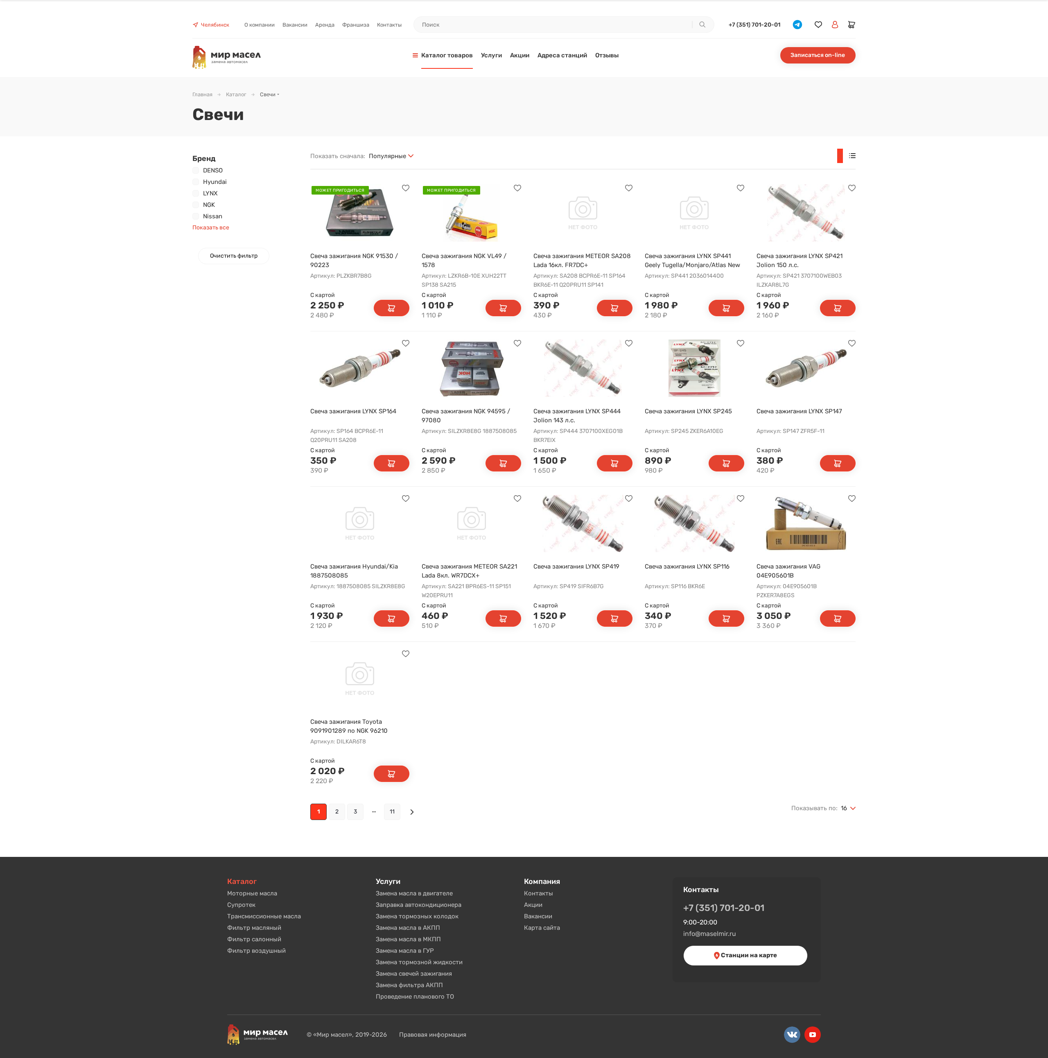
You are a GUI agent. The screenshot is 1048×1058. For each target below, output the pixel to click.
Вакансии (538, 916)
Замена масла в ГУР (405, 950)
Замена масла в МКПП (408, 939)
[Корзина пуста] (852, 24)
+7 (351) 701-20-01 (754, 24)
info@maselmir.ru (709, 934)
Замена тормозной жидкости (419, 962)
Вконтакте (792, 1034)
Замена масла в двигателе (414, 893)
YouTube (812, 1034)
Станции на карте (748, 955)
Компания (542, 881)
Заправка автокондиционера (418, 904)
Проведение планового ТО (415, 996)
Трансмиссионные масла (264, 916)
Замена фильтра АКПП (409, 985)
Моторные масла (252, 893)
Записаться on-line (818, 55)
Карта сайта (542, 927)
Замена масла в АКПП (408, 927)
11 (392, 811)
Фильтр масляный (254, 927)
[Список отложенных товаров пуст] (818, 24)
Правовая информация (432, 1034)
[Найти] (702, 24)
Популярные (387, 156)
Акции (533, 904)
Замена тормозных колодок (417, 916)
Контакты (538, 893)
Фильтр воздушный (256, 950)
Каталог (242, 881)
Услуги (388, 881)
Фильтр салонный (254, 939)
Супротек (241, 904)
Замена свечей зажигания (414, 973)
